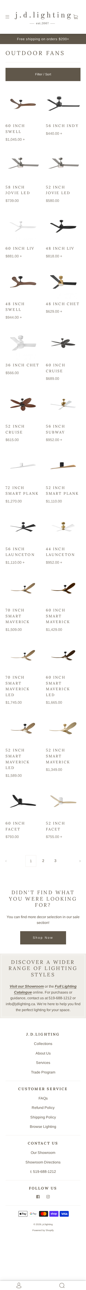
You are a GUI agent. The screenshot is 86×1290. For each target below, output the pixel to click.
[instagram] (48, 1197)
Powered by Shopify (43, 1230)
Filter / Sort (43, 74)
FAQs (43, 1098)
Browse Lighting (43, 1127)
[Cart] (75, 17)
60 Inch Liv (20, 248)
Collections (43, 1044)
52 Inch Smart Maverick (58, 756)
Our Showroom (43, 1153)
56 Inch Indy (62, 125)
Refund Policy (43, 1108)
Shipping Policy (43, 1117)
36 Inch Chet (22, 365)
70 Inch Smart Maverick (18, 616)
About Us (43, 1053)
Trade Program (43, 1072)
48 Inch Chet (63, 303)
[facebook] (38, 1197)
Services (43, 1063)
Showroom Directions (43, 1162)
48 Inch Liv (60, 248)
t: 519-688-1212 (43, 1172)
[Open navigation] (11, 17)
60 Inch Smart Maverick (58, 616)
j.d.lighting (47, 1224)
